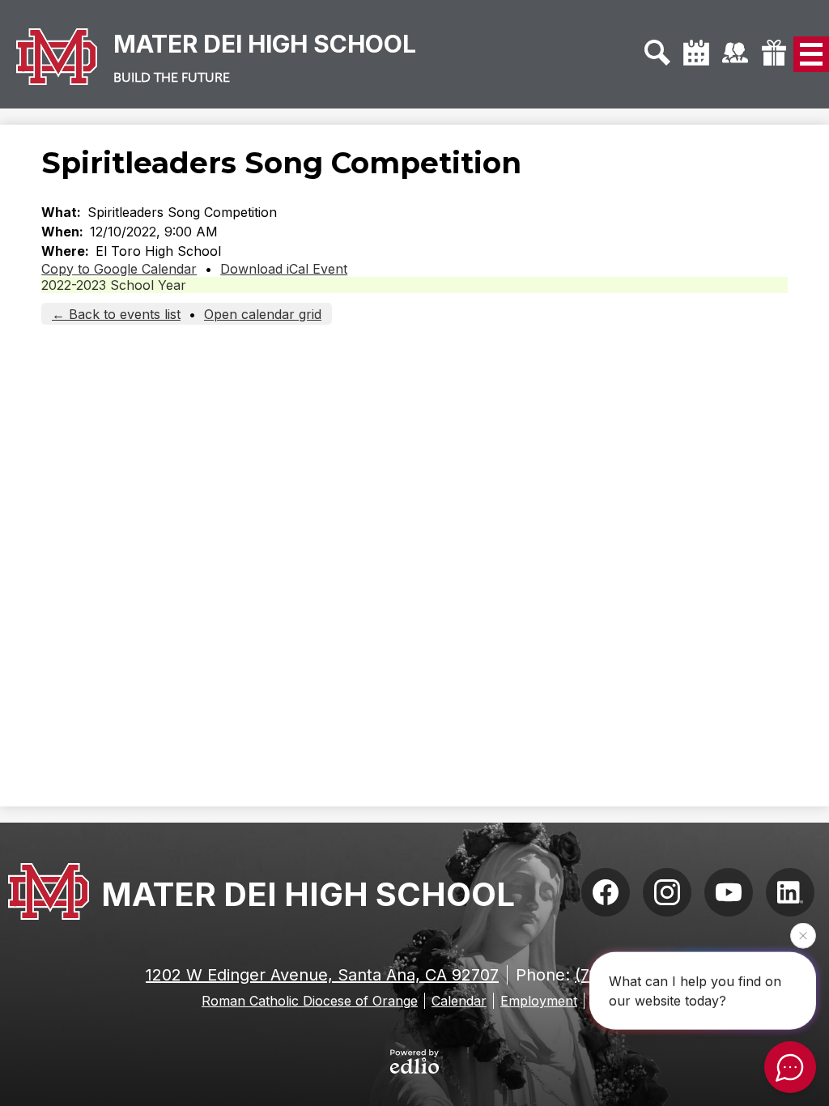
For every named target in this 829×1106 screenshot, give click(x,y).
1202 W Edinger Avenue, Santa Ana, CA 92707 (322, 975)
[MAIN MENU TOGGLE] (811, 54)
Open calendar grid (262, 314)
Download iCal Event (283, 269)
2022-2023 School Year (113, 285)
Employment (538, 1001)
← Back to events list (116, 314)
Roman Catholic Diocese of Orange (310, 1001)
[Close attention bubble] (803, 934)
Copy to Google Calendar (119, 269)
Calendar (459, 1001)
